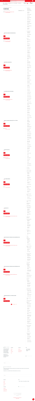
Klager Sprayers (29, 96)
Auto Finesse (28, 48)
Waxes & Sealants (29, 325)
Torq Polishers (29, 157)
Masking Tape (29, 19)
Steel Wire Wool (29, 288)
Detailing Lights (29, 14)
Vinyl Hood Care (29, 198)
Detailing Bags (28, 205)
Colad (28, 72)
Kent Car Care (29, 95)
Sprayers (28, 279)
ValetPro (28, 160)
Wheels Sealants (29, 341)
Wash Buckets (29, 319)
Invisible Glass (29, 92)
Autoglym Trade (29, 290)
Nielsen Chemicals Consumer (28, 121)
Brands (27, 38)
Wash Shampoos (29, 323)
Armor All (28, 43)
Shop (11, 350)
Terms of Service (19, 397)
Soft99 (28, 151)
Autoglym (28, 50)
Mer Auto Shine (29, 115)
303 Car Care (28, 39)
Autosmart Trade (29, 292)
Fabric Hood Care (29, 195)
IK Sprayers (28, 90)
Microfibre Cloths (29, 253)
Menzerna (28, 114)
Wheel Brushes (29, 340)
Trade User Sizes (29, 289)
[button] (7, 12)
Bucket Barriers (29, 303)
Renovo (28, 143)
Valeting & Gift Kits (29, 300)
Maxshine (28, 110)
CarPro (28, 69)
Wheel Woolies (29, 163)
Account (12, 351)
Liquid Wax (28, 326)
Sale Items (28, 278)
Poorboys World (29, 133)
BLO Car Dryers (29, 65)
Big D (28, 60)
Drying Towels (29, 306)
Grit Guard (28, 87)
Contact (4, 388)
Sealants (28, 329)
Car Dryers (28, 167)
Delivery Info (19, 351)
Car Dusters (28, 168)
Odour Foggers (29, 34)
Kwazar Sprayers (29, 98)
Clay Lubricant (29, 189)
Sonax (28, 154)
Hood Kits (28, 197)
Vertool (28, 162)
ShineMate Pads (29, 146)
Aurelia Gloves (29, 47)
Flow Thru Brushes (29, 219)
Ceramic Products (29, 171)
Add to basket (6, 38)
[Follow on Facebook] (32, 0)
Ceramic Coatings (29, 170)
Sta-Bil (28, 156)
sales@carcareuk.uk (22, 384)
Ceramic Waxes (29, 184)
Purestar (28, 139)
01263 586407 (29, 352)
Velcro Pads (28, 251)
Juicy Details (28, 93)
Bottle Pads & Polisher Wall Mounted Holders (29, 10)
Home (4, 7)
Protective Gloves (29, 276)
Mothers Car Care (29, 117)
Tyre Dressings (29, 336)
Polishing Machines (29, 275)
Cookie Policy (17, 398)
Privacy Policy (20, 350)
